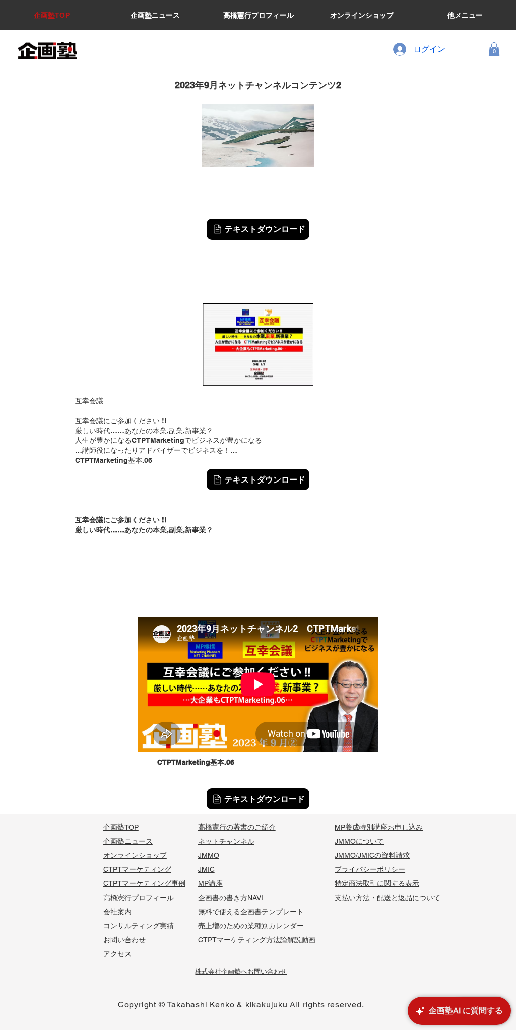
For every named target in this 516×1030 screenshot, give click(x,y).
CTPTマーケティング (137, 869)
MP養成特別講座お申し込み (379, 827)
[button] (494, 49)
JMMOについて (359, 841)
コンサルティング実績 (138, 926)
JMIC (206, 869)
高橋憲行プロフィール (138, 898)
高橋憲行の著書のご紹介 (237, 827)
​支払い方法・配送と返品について (387, 898)
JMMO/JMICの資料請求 (372, 855)
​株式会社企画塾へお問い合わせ (241, 971)
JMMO (208, 855)
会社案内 (117, 912)
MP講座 (210, 883)
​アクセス (117, 954)
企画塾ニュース (128, 841)
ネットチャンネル (226, 841)
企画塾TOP (121, 827)
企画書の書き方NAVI (230, 898)
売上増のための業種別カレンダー (251, 926)
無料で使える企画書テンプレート (251, 912)
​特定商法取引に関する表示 (377, 883)
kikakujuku (266, 1004)
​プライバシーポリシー (370, 869)
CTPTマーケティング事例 (144, 883)
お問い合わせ (124, 940)
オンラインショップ (135, 855)
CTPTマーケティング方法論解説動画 (256, 940)
